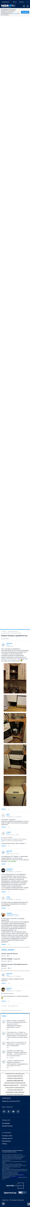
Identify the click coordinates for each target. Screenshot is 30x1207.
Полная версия (6, 1098)
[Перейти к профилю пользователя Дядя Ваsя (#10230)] (3, 990)
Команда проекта (7, 1138)
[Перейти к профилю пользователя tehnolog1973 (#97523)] (3, 870)
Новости (21, 2)
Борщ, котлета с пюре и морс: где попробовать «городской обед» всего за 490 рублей (16, 1044)
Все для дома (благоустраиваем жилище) (11, 633)
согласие (14, 13)
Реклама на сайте (7, 1135)
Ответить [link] (3, 809)
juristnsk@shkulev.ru (21, 1176)
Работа (14, 2)
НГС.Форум (3, 631)
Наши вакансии (6, 1141)
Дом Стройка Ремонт (13, 631)
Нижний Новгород (7, 1126)
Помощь (4, 1143)
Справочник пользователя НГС (11, 1101)
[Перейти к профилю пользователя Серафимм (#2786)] (3, 915)
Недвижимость (6, 2)
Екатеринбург (6, 1123)
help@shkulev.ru (14, 1177)
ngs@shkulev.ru (22, 1173)
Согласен (25, 12)
